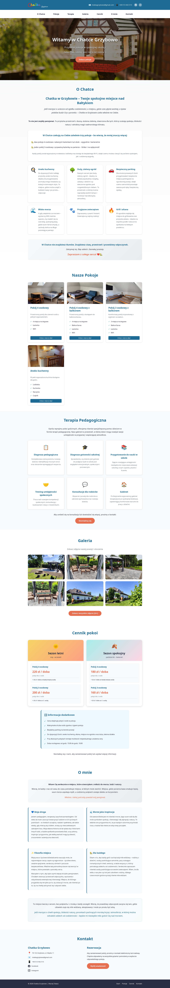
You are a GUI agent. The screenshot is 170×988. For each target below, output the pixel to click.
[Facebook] (136, 5)
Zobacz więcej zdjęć (46, 338)
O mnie (114, 14)
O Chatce (41, 14)
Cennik (100, 14)
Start (118, 984)
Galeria (85, 14)
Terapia (70, 14)
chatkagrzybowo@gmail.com (103, 5)
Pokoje (56, 14)
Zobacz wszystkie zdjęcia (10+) (85, 613)
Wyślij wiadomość (98, 966)
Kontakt (129, 14)
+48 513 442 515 (125, 5)
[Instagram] (140, 5)
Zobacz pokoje (85, 59)
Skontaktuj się (85, 521)
